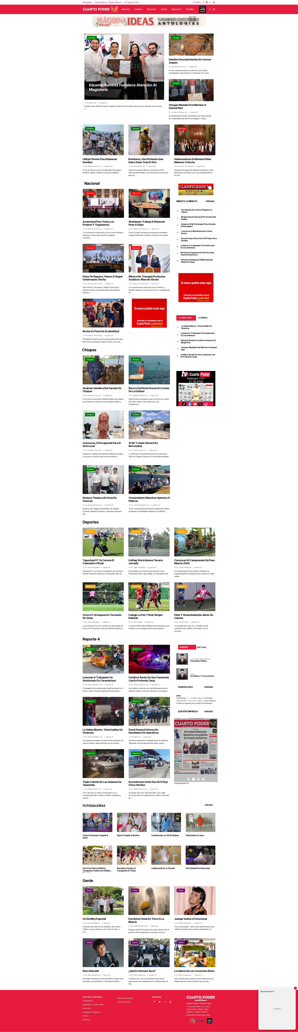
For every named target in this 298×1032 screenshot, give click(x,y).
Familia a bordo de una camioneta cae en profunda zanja (198, 355)
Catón (192, 674)
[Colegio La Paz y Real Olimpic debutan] (148, 596)
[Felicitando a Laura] (200, 822)
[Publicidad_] (149, 20)
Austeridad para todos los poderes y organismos (98, 223)
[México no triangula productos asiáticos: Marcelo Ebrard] (149, 258)
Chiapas (138, 9)
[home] (100, 9)
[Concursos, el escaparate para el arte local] (103, 424)
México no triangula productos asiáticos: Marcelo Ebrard (147, 278)
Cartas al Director (124, 1002)
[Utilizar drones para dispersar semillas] (103, 139)
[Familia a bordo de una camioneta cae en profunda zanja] (149, 659)
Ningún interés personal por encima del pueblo (198, 218)
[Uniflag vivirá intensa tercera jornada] (148, 542)
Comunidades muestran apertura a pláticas (149, 499)
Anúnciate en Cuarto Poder (93, 1005)
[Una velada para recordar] (200, 855)
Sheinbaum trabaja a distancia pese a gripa (147, 223)
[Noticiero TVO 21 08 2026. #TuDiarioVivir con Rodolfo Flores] (195, 388)
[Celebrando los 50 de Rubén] (166, 822)
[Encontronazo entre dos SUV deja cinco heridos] (149, 763)
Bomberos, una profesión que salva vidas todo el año (145, 161)
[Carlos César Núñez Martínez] (182, 659)
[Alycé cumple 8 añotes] (132, 822)
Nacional (126, 9)
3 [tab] (197, 694)
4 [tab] (202, 694)
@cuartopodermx (267, 991)
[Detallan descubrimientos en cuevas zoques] (191, 45)
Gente (164, 9)
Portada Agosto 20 (181, 783)
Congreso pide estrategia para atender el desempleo (198, 225)
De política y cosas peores (202, 676)
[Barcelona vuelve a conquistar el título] (132, 855)
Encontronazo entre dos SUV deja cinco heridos (199, 239)
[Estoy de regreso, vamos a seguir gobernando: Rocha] (103, 258)
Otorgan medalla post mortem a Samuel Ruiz (187, 106)
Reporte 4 (176, 9)
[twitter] (210, 2)
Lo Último (202, 317)
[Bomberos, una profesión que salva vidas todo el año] (148, 139)
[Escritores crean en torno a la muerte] (148, 900)
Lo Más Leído (185, 317)
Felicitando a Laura (195, 835)
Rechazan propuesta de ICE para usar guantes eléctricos (197, 253)
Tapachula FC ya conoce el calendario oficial (98, 562)
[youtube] (207, 2)
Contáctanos (88, 1001)
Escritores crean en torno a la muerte (146, 920)
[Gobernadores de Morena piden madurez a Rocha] (194, 139)
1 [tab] (187, 694)
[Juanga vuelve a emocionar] (194, 900)
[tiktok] (214, 2)
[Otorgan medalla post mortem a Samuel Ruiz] (191, 90)
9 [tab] (187, 701)
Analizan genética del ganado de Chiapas (102, 390)
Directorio (86, 1020)
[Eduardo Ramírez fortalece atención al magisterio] (124, 67)
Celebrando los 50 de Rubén (165, 835)
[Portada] (196, 750)
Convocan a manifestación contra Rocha (196, 232)
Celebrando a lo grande (163, 868)
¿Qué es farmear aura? (142, 970)
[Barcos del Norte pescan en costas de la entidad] (149, 369)
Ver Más (189, 9)
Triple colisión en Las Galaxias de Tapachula (102, 783)
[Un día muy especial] (103, 900)
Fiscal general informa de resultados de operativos (144, 731)
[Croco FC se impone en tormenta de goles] (103, 596)
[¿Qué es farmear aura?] (148, 952)
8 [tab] (202, 698)
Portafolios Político (198, 661)
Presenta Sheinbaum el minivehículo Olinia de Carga (197, 261)
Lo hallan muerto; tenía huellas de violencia (196, 327)
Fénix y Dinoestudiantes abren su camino (193, 616)
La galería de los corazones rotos (194, 970)
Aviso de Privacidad (125, 998)
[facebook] (203, 2)
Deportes (151, 9)
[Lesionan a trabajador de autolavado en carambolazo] (103, 659)
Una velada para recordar (198, 868)
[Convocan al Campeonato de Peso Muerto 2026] (194, 542)
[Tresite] (197, 1021)
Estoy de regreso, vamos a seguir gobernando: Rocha (103, 278)
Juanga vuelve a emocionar (190, 918)
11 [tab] (197, 701)
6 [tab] (192, 698)
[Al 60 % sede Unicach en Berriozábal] (149, 424)
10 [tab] (192, 701)
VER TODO (201, 647)
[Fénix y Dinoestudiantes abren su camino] (194, 596)
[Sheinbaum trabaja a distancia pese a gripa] (149, 203)
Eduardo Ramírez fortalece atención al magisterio (123, 87)
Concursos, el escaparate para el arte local (102, 444)
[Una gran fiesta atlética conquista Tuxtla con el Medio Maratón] (97, 855)
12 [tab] (202, 701)
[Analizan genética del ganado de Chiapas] (103, 369)
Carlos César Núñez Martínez (200, 659)
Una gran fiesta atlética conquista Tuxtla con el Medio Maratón (97, 870)
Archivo (86, 1016)
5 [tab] (187, 698)
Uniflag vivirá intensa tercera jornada (145, 562)
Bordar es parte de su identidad (101, 331)
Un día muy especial (94, 918)
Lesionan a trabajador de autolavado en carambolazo (197, 246)
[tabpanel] (196, 751)
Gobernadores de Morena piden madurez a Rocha (192, 161)
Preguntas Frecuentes (91, 1012)
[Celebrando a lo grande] (166, 855)
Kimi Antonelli (91, 970)
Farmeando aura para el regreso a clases (196, 211)
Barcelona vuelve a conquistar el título (126, 869)
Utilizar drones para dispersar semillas (100, 161)
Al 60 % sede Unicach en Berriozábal (143, 444)
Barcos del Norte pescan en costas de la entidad (149, 390)
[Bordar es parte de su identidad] (103, 313)
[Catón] (182, 674)
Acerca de (86, 1008)
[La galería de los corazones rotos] (194, 952)
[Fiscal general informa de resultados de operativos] (149, 711)
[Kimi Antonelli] (103, 952)
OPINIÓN (183, 647)
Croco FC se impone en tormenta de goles (102, 616)
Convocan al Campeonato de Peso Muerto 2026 (194, 562)
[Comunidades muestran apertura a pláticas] (149, 479)
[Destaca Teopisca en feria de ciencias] (103, 479)
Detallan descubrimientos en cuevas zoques (190, 61)
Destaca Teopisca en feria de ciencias (99, 499)
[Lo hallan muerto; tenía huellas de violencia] (103, 711)
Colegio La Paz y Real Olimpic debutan (145, 616)
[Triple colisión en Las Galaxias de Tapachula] (103, 763)
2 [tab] (192, 694)
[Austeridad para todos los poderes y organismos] (103, 203)
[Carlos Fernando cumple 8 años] (97, 822)
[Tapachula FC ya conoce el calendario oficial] (103, 542)
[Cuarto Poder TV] (196, 374)
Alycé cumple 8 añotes (128, 835)
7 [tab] (197, 698)
